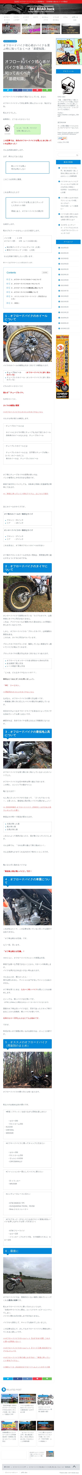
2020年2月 (65, 318)
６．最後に (15, 303)
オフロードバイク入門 (7, 17)
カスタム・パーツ (46, 17)
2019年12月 (65, 328)
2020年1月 (65, 323)
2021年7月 (65, 291)
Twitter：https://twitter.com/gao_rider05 (68, 114)
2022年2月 (65, 269)
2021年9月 (65, 280)
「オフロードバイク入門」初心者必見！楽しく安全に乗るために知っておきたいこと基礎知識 (69, 172)
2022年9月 (65, 258)
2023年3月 (65, 248)
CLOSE (45, 272)
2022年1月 (65, 274)
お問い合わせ (75, 17)
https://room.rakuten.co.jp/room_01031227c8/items (68, 133)
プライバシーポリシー (11, 1472)
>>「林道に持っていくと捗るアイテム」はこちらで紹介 (25, 494)
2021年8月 (65, 285)
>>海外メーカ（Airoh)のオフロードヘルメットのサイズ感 (26, 1367)
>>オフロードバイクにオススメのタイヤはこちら (23, 412)
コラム (65, 17)
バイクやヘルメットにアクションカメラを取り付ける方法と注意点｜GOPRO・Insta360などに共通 (69, 187)
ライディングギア (17, 17)
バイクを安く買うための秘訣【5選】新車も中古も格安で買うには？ (69, 216)
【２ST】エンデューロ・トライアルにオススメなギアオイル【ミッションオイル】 (69, 229)
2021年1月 (65, 312)
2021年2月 (65, 307)
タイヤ (35, 17)
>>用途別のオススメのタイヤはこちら (18, 692)
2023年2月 (65, 253)
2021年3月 (65, 301)
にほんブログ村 (63, 142)
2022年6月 (65, 264)
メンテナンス (26, 17)
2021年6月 (65, 296)
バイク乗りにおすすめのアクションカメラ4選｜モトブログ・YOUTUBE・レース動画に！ (69, 203)
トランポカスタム (56, 17)
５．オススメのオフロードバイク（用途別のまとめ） (29, 297)
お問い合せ (24, 1472)
